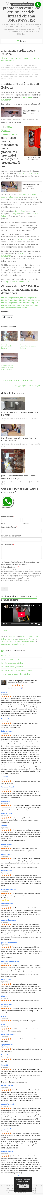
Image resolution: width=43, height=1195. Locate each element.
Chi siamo (11, 1193)
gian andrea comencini (9, 943)
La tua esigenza (7, 545)
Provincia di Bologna (22, 239)
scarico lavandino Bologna (17, 76)
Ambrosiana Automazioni (10, 961)
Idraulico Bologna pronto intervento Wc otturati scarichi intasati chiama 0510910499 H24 (21, 12)
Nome (3, 523)
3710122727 (6, 100)
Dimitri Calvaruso (7, 871)
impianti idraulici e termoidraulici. (17, 282)
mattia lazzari (6, 801)
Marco (3, 1016)
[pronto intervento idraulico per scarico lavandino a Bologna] (13, 450)
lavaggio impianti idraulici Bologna (28, 386)
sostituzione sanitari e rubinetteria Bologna (17, 380)
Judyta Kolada (6, 1129)
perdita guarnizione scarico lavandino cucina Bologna (28, 346)
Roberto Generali (7, 731)
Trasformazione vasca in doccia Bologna (16, 674)
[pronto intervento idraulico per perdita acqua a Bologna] (9, 357)
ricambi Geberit (20, 211)
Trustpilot (4, 630)
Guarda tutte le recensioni (21, 1176)
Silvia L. (4, 996)
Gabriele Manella (7, 1151)
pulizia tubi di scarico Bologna (19, 74)
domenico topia (6, 1004)
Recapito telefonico (9, 527)
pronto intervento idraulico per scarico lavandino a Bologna (19, 477)
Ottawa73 (4, 1065)
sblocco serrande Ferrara (26, 641)
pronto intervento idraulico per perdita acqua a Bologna (7, 367)
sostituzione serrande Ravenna (12, 644)
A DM (3, 1024)
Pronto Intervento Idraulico (11, 659)
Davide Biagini (6, 844)
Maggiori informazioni (23, 1184)
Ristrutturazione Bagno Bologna (12, 663)
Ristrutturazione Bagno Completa (13, 667)
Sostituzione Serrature (27, 639)
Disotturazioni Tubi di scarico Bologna (22, 72)
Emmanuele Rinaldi (8, 1034)
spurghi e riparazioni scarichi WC (29, 173)
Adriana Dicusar (7, 903)
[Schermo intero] (39, 624)
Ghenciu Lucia (6, 813)
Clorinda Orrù (6, 980)
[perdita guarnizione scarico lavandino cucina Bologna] (29, 336)
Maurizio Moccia (7, 719)
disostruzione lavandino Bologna (27, 65)
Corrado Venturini (7, 1104)
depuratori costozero (8, 920)
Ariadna (4, 826)
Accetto (24, 1187)
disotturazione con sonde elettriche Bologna (18, 70)
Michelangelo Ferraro (8, 889)
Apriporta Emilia (7, 1045)
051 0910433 (12, 636)
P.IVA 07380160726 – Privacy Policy (25, 1193)
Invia (4, 589)
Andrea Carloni (6, 854)
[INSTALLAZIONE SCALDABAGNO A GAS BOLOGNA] (13, 398)
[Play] (4, 624)
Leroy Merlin (16, 214)
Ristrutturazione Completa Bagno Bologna (16, 670)
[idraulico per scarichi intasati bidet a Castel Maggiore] (13, 425)
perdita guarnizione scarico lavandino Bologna (7, 346)
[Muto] (36, 624)
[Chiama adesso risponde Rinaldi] (38, 4)
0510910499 (27, 97)
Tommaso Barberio (8, 787)
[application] (21, 614)
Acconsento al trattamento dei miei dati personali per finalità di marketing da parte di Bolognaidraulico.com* (20, 564)
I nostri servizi (6, 656)
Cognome (25, 523)
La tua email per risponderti (11, 536)
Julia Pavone (5, 777)
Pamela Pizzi (5, 1055)
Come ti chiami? (7, 516)
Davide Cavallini (7, 1085)
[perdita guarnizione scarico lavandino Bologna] (9, 336)
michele (4, 692)
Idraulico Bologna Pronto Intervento (17, 58)
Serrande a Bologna (8, 641)
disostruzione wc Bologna (8, 67)
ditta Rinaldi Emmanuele (9, 130)
